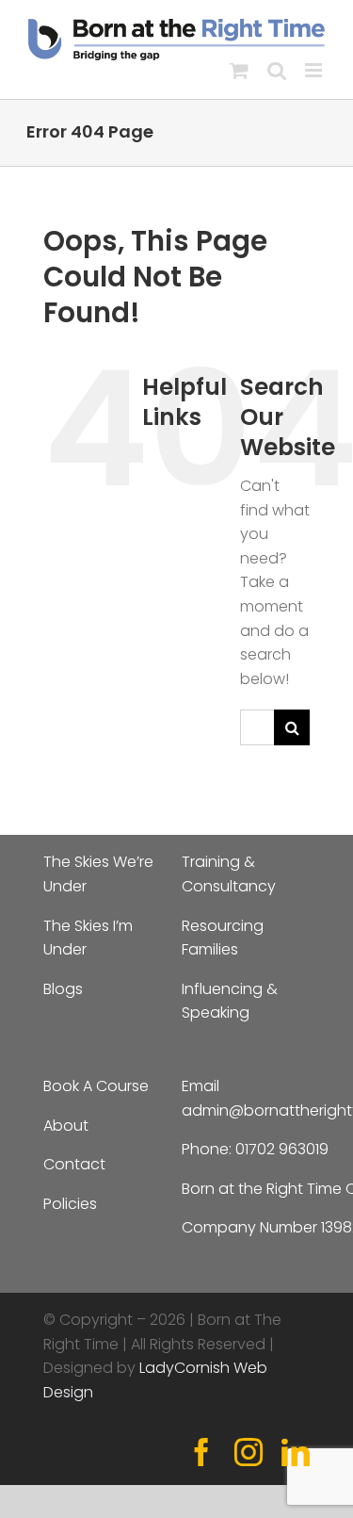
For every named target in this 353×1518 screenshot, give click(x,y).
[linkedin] (295, 1452)
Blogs (63, 989)
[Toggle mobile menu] (315, 70)
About (65, 1125)
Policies (70, 1204)
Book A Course (96, 1086)
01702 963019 (282, 1149)
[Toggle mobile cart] (239, 70)
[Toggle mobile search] (276, 70)
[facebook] (201, 1452)
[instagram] (248, 1452)
